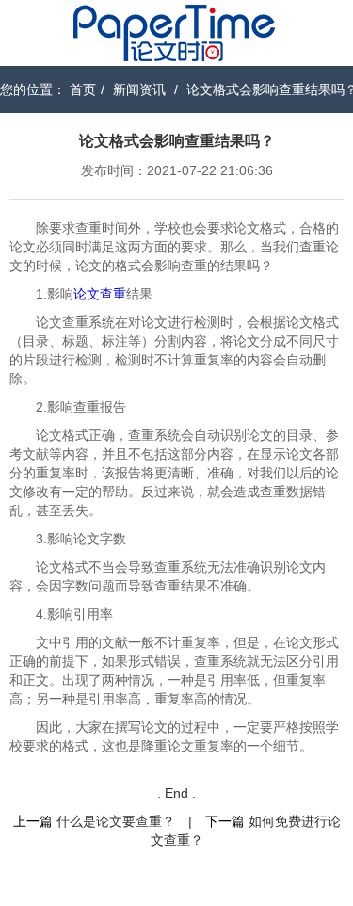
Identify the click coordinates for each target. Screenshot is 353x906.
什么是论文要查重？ (115, 821)
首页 (83, 89)
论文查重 (99, 293)
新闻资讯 (139, 89)
